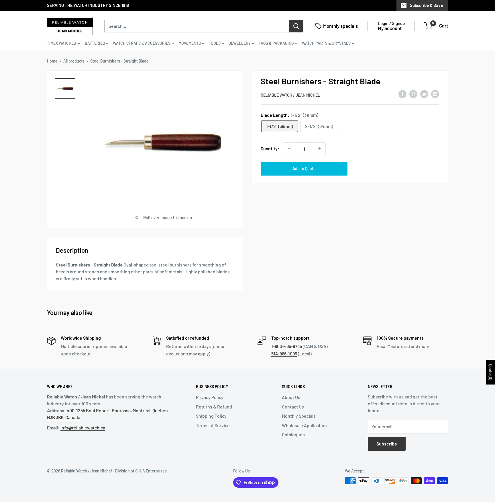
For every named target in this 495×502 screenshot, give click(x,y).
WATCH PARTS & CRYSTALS (326, 43)
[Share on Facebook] (402, 94)
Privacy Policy (209, 397)
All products (74, 61)
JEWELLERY (240, 43)
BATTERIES (95, 43)
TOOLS (215, 43)
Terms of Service (213, 425)
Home (52, 61)
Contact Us (293, 406)
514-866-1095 (284, 353)
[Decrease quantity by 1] (289, 149)
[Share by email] (435, 94)
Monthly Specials (299, 416)
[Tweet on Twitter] (424, 94)
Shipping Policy (211, 416)
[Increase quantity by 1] (319, 149)
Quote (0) (490, 372)
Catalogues (293, 434)
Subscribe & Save (426, 5)
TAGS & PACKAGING (276, 43)
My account (390, 28)
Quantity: (270, 148)
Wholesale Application (304, 425)
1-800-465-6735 (286, 346)
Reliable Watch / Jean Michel (290, 95)
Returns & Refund (214, 406)
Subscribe (386, 443)
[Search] (296, 26)
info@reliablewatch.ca (82, 427)
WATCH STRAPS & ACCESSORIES (141, 43)
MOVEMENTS (189, 43)
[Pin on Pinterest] (413, 94)
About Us (291, 397)
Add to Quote (304, 168)
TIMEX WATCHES (62, 43)
